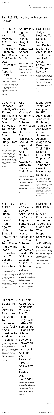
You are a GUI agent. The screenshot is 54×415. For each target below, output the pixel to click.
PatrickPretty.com (5, 2)
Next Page (49, 403)
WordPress (50, 412)
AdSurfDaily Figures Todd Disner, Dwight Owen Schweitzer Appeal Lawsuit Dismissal (26, 43)
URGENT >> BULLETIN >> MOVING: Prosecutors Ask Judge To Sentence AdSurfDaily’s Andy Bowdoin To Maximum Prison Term (10, 320)
